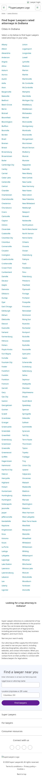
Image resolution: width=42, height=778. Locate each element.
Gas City (5, 397)
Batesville (5, 96)
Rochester (26, 328)
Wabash (25, 482)
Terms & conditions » (14, 766)
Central (5, 186)
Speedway (26, 405)
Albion (4, 49)
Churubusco (7, 208)
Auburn (5, 70)
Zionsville (26, 590)
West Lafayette (28, 517)
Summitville (27, 427)
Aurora (4, 75)
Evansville (5, 328)
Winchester (27, 564)
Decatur (5, 281)
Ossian (25, 251)
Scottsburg (26, 367)
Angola (4, 62)
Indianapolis (7, 504)
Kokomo (5, 538)
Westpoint (26, 530)
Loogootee (26, 53)
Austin (4, 79)
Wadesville (26, 487)
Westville (26, 534)
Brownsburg (7, 152)
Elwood (5, 324)
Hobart (4, 487)
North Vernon (28, 233)
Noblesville (26, 221)
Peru (24, 272)
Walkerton (26, 495)
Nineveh (25, 216)
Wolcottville (27, 577)
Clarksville (6, 216)
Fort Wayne (6, 354)
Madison (25, 66)
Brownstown (7, 156)
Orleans (25, 242)
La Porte (5, 547)
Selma (24, 375)
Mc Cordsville (27, 83)
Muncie (25, 156)
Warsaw (25, 500)
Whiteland (26, 543)
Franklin (5, 375)
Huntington (6, 500)
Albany (4, 44)
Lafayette (5, 555)
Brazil (4, 139)
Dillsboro (5, 294)
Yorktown (26, 586)
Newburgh (26, 208)
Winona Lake (27, 568)
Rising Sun (26, 319)
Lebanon (5, 577)
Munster (25, 160)
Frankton (5, 379)
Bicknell (5, 113)
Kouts (4, 543)
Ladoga (5, 551)
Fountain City (7, 362)
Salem (24, 358)
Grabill (4, 414)
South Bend (27, 401)
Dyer (3, 302)
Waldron (25, 491)
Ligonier (5, 590)
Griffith (4, 457)
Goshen (5, 409)
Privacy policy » (30, 766)
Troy (24, 461)
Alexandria (6, 53)
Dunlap (5, 298)
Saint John (26, 354)
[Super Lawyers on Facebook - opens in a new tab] (12, 747)
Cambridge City (8, 165)
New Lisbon (27, 195)
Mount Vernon (28, 148)
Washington (27, 504)
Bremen (5, 143)
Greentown (6, 444)
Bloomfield (6, 117)
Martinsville (27, 79)
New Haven (27, 190)
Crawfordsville (7, 259)
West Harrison (28, 513)
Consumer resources (12, 731)
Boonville (5, 130)
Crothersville (7, 263)
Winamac (26, 560)
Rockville (25, 336)
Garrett (5, 388)
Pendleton (26, 268)
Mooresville (27, 135)
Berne (4, 109)
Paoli (24, 263)
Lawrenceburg (7, 573)
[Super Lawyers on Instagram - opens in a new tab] (18, 747)
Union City (26, 465)
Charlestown (7, 195)
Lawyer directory (12, 13)
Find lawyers (20, 702)
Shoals (25, 397)
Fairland (5, 332)
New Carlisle (27, 178)
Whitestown (27, 547)
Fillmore (5, 341)
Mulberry (26, 152)
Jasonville (5, 508)
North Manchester (29, 229)
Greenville (6, 448)
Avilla (4, 83)
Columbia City (7, 238)
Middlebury (27, 105)
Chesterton (6, 203)
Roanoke (26, 324)
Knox (4, 534)
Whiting (25, 551)
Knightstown (7, 530)
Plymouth (26, 289)
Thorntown (26, 444)
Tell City (25, 435)
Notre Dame (27, 238)
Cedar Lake (6, 178)
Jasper (4, 513)
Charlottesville (7, 199)
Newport (26, 212)
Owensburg (27, 255)
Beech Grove (7, 105)
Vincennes (26, 478)
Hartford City (7, 470)
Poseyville (26, 302)
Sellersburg (27, 371)
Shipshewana (27, 392)
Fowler (4, 367)
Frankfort (5, 371)
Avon (4, 87)
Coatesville (6, 233)
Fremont (5, 384)
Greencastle (6, 427)
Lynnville (25, 62)
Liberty (4, 586)
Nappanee (26, 165)
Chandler (5, 190)
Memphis (26, 92)
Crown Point (7, 268)
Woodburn (26, 581)
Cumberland (7, 272)
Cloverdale (6, 229)
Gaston (5, 401)
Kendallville (6, 521)
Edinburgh (6, 311)
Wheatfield (26, 538)
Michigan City (27, 100)
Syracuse (26, 431)
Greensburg (7, 440)
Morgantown (27, 139)
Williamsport (27, 555)
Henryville (6, 478)
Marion (25, 70)
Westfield (26, 525)
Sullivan (25, 422)
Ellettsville (6, 319)
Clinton (4, 225)
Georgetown (7, 405)
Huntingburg (7, 495)
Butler (4, 160)
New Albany (27, 173)
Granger (5, 422)
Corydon (5, 251)
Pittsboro (26, 281)
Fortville (5, 358)
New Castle (26, 182)
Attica (4, 66)
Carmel (4, 173)
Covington (6, 255)
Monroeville (27, 122)
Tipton (25, 448)
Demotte (5, 289)
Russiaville (26, 349)
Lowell (24, 57)
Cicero (4, 212)
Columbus (6, 242)
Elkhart (4, 315)
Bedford (5, 100)
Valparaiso (26, 474)
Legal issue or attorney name (13, 681)
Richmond (26, 315)
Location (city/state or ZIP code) (14, 691)
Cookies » (21, 769)
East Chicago (7, 306)
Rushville (26, 345)
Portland (25, 298)
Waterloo (26, 508)
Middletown (27, 109)
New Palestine (28, 199)
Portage (25, 294)
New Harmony (28, 186)
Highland (5, 482)
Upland (25, 470)
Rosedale (26, 341)
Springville (26, 414)
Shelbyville (26, 384)
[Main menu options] (4, 7)
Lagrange (5, 560)
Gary (3, 392)
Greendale (6, 431)
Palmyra (25, 259)
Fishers (4, 345)
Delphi (4, 285)
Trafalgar (26, 457)
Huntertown (7, 491)
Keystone (5, 525)
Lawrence (5, 568)
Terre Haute (27, 440)
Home (3, 13)
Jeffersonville (7, 517)
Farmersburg (7, 336)
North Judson (27, 225)
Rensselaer (26, 311)
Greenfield (6, 435)
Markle (25, 75)
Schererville (27, 362)
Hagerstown (7, 461)
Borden (5, 135)
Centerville (6, 182)
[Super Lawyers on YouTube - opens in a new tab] (24, 747)
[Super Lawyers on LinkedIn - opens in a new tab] (30, 747)
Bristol (4, 148)
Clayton (5, 221)
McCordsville (27, 87)
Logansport (27, 49)
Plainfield (26, 285)
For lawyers (7, 722)
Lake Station (7, 564)
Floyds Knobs (7, 349)
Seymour (26, 379)
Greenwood (6, 452)
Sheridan (26, 388)
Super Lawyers (9, 714)
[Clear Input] (37, 685)
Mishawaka (27, 113)
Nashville (26, 169)
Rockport (26, 332)
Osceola (25, 246)
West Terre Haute (29, 521)
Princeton (26, 306)
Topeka (25, 452)
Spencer (25, 409)
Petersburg (27, 276)
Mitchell (25, 117)
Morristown (27, 143)
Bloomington (7, 122)
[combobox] (21, 684)
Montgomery (27, 126)
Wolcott (25, 573)
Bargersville (6, 92)
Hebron (5, 474)
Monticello (26, 130)
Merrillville (26, 96)
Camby (4, 169)
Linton (24, 44)
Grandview (6, 418)
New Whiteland (28, 203)
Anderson (6, 57)
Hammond (6, 465)
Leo (3, 581)
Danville (5, 276)
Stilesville (26, 418)
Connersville (7, 246)
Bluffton (5, 126)
